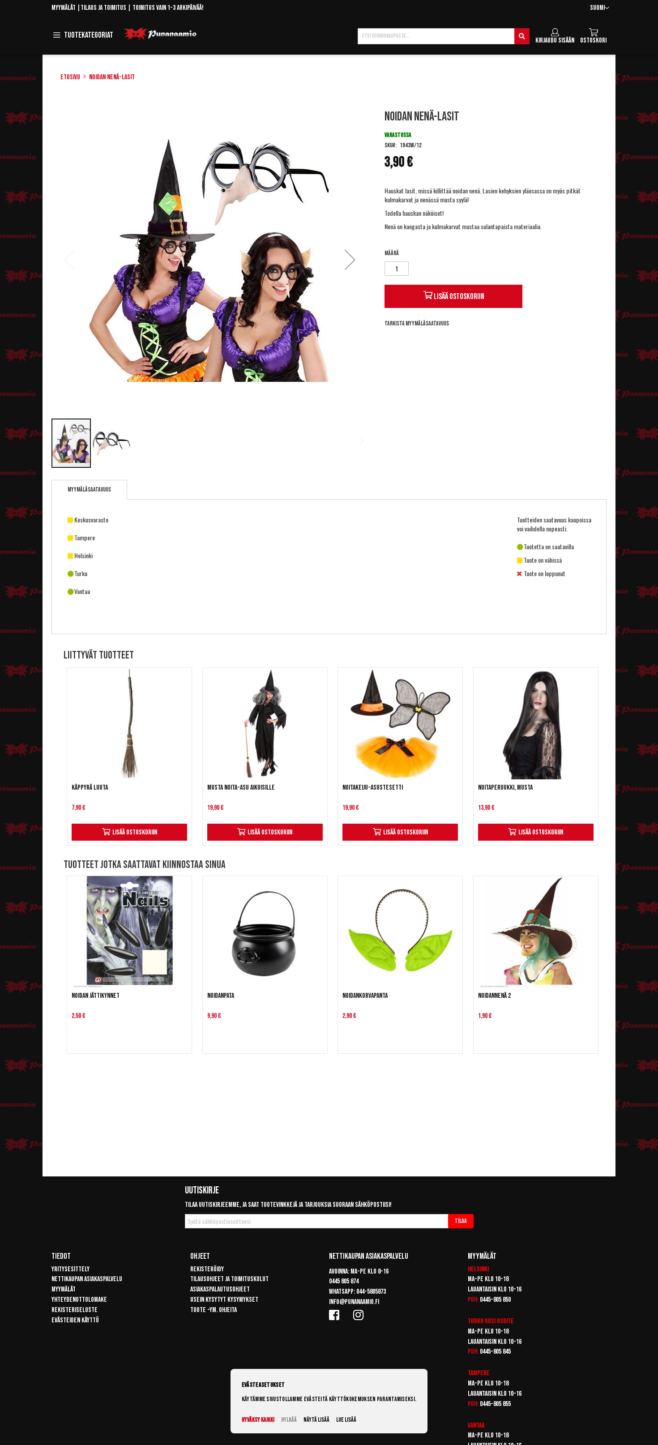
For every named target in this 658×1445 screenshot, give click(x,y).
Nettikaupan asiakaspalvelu (86, 1279)
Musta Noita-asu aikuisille (241, 787)
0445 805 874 (344, 1281)
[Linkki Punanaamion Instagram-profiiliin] (360, 1315)
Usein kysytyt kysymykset (224, 1299)
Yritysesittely (70, 1269)
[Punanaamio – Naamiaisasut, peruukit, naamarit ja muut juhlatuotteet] (160, 34)
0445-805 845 (495, 1351)
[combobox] (444, 36)
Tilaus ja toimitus (103, 8)
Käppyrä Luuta (90, 787)
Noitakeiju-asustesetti (372, 787)
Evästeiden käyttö (75, 1320)
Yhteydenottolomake (79, 1299)
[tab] (89, 490)
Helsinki (478, 1269)
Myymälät (63, 8)
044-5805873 (371, 1291)
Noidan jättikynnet (96, 996)
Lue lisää (346, 1420)
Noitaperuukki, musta (505, 787)
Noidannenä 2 (494, 996)
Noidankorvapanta (365, 996)
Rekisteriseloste (74, 1310)
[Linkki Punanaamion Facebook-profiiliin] (335, 1315)
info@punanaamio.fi (354, 1302)
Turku (475, 1321)
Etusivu (70, 77)
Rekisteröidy (207, 1269)
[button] (599, 8)
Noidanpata (220, 996)
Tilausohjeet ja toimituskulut (229, 1279)
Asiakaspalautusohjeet (220, 1289)
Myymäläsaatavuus (89, 489)
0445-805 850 (495, 1299)
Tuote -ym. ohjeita (213, 1310)
